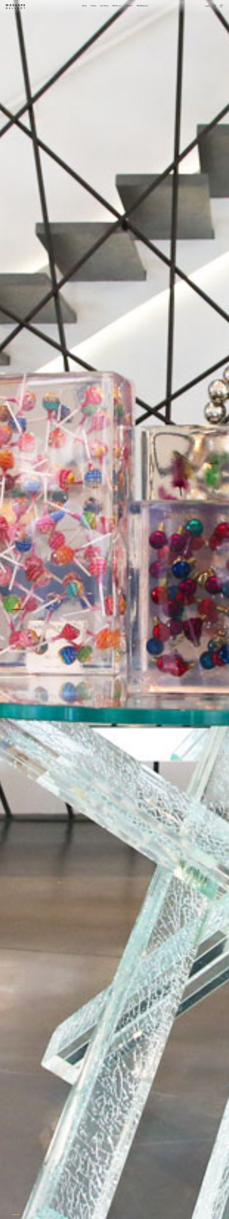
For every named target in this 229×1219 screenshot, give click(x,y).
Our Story (104, 6)
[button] (12, 1214)
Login (207, 6)
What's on (116, 6)
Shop (84, 6)
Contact (129, 6)
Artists (93, 6)
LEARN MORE (18, 611)
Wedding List (142, 6)
